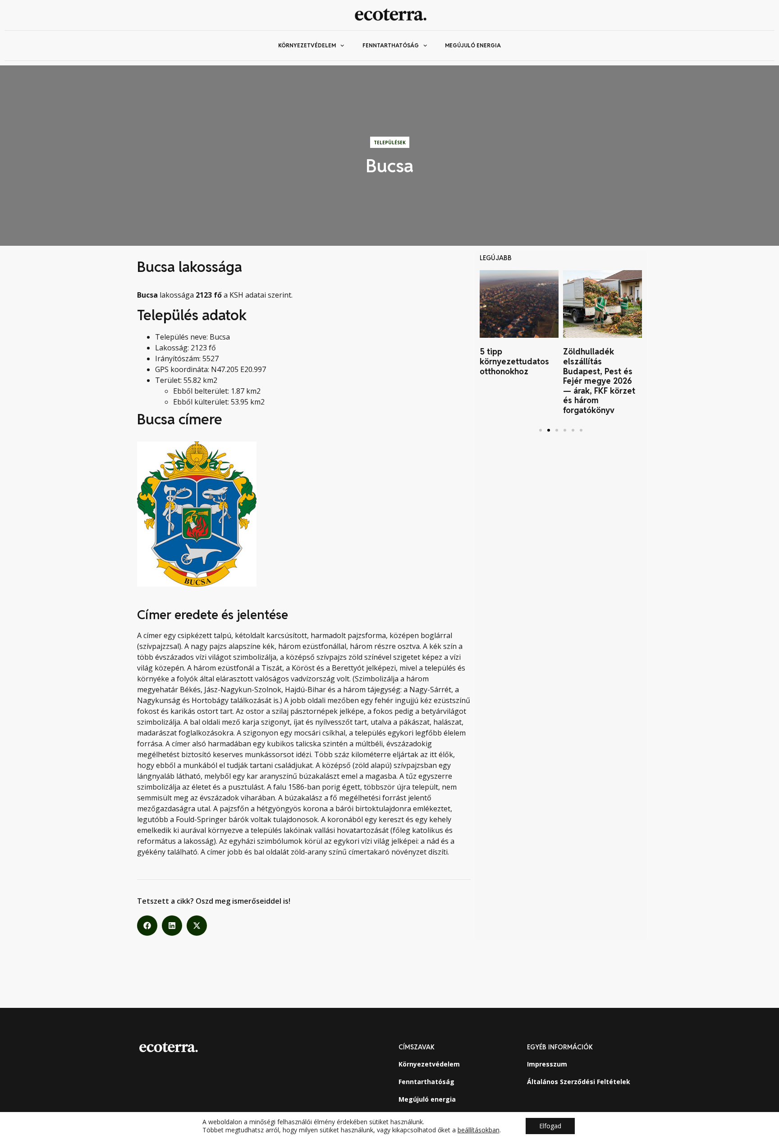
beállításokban (478, 1130)
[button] (147, 925)
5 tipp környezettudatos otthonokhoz (514, 361)
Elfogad (550, 1126)
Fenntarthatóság (390, 45)
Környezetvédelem (307, 45)
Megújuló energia (473, 45)
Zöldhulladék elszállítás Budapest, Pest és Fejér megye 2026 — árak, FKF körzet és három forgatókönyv (599, 380)
